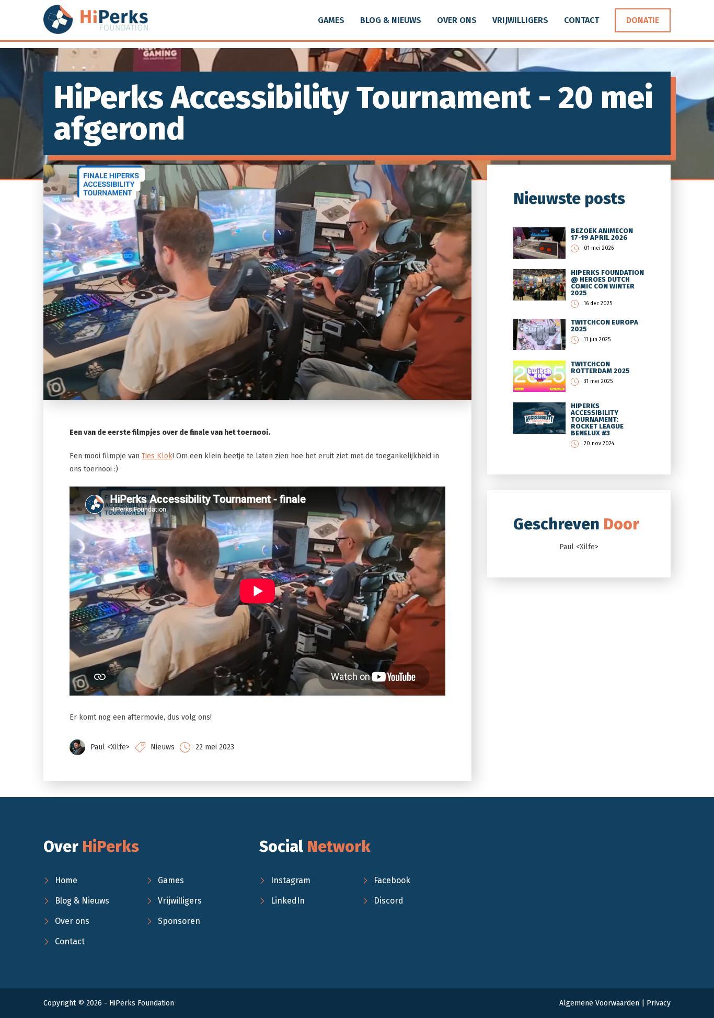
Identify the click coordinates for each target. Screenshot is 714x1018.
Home (66, 880)
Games (331, 20)
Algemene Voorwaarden (599, 1003)
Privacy (659, 1003)
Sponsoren (179, 921)
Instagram (290, 880)
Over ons (457, 20)
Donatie (642, 20)
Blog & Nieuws (390, 20)
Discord (389, 901)
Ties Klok (157, 456)
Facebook (392, 880)
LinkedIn (288, 901)
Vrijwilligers (520, 20)
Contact (581, 20)
